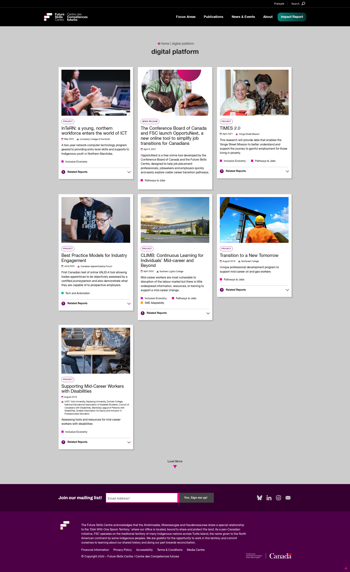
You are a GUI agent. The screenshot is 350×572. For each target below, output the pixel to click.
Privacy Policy (122, 550)
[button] (345, 568)
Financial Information (95, 550)
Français (279, 4)
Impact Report (292, 17)
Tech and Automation (77, 293)
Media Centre (196, 550)
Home (165, 43)
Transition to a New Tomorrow (249, 255)
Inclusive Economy (76, 162)
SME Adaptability (154, 303)
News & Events (243, 17)
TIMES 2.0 (230, 128)
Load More (175, 461)
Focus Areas (186, 17)
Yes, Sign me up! (195, 497)
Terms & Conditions (169, 550)
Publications (213, 17)
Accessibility (144, 550)
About (268, 17)
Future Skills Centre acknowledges (109, 525)
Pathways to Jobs (155, 180)
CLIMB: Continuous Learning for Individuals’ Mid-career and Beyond (172, 260)
